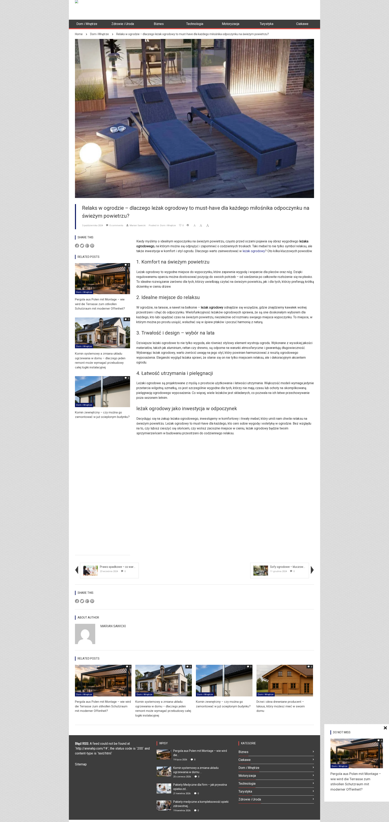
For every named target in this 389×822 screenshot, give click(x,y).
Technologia (246, 783)
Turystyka (245, 791)
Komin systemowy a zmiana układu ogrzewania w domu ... (196, 770)
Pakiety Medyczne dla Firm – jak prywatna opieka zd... (200, 787)
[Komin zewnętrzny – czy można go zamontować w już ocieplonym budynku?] (102, 391)
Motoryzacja (247, 776)
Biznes (243, 752)
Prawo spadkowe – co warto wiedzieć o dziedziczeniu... (135, 566)
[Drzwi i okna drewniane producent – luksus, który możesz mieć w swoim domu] (284, 680)
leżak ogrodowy (254, 251)
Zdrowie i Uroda (249, 799)
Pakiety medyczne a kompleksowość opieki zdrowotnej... (201, 804)
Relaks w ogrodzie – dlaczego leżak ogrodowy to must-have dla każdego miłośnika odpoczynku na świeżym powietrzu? (192, 34)
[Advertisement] (240, 9)
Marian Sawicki (138, 225)
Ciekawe (244, 760)
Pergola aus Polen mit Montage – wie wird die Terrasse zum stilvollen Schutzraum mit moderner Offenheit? (100, 304)
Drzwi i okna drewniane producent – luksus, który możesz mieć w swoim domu (280, 706)
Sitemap (81, 764)
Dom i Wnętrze (99, 34)
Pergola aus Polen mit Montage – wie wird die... (200, 753)
